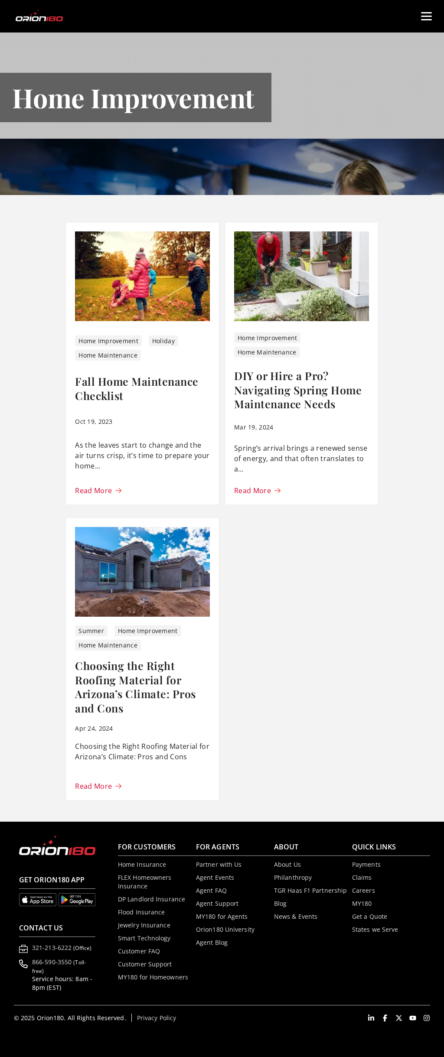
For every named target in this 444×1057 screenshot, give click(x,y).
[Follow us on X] (398, 1018)
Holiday (163, 341)
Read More (93, 491)
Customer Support (145, 964)
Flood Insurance (141, 912)
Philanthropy (293, 877)
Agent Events (215, 877)
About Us (287, 864)
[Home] (44, 16)
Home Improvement (108, 341)
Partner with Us (219, 864)
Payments (366, 864)
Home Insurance (142, 864)
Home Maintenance (107, 355)
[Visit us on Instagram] (426, 1018)
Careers (363, 890)
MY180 (362, 903)
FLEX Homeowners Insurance (145, 881)
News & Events (295, 916)
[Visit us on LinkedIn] (371, 1018)
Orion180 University (225, 929)
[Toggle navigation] (423, 13)
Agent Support (217, 903)
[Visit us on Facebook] (385, 1018)
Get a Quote (369, 916)
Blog (280, 903)
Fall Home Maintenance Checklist (137, 388)
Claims (362, 877)
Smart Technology (144, 938)
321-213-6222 (61, 947)
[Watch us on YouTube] (412, 1018)
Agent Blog (212, 942)
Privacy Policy (156, 1018)
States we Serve (375, 929)
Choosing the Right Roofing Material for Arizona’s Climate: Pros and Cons (135, 686)
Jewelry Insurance (144, 925)
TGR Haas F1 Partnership (310, 890)
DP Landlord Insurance (151, 899)
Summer (91, 631)
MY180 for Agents (222, 916)
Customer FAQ (139, 951)
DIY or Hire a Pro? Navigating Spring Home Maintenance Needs (298, 389)
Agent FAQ (211, 890)
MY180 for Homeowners (153, 977)
